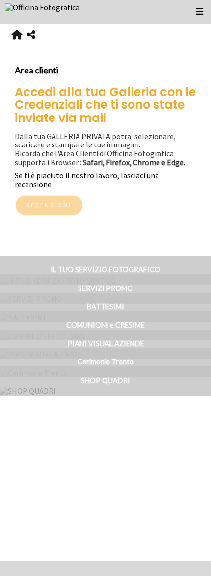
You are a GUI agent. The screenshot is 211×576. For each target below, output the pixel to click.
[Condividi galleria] (31, 35)
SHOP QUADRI (105, 380)
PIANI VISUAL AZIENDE (105, 343)
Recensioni (49, 205)
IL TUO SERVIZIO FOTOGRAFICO (105, 269)
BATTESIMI (105, 306)
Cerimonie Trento (106, 362)
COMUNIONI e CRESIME (105, 325)
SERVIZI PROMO (105, 288)
